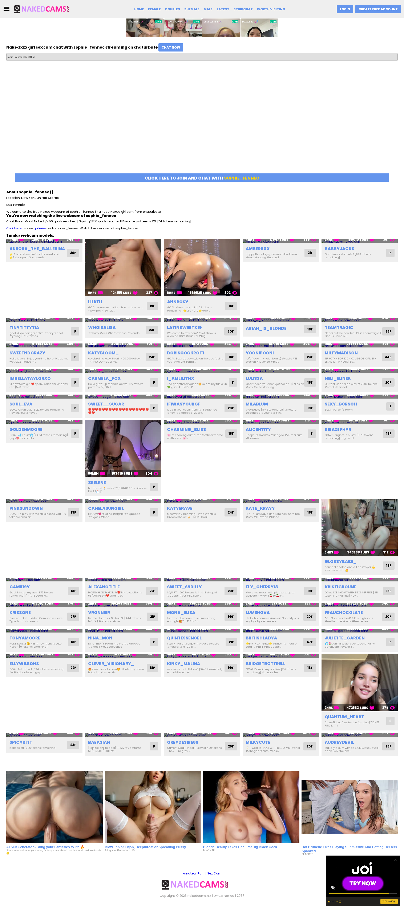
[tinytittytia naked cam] (44, 320)
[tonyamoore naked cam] (44, 631)
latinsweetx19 (184, 327)
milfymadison (341, 353)
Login (345, 9)
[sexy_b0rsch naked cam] (360, 397)
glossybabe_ (340, 561)
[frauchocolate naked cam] (360, 605)
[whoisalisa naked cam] (123, 320)
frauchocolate (344, 612)
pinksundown (26, 508)
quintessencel (184, 638)
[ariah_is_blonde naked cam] (281, 320)
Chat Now (171, 47)
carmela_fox (104, 378)
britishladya (261, 638)
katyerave (180, 508)
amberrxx (258, 249)
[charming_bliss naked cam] (202, 422)
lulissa (254, 378)
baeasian (99, 742)
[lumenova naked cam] (281, 605)
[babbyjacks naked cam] (360, 241)
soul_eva (20, 404)
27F (73, 616)
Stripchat (243, 9)
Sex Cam (214, 873)
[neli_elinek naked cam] (360, 371)
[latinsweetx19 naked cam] (202, 320)
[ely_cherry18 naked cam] (281, 580)
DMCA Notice (224, 895)
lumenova (258, 612)
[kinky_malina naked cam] (202, 656)
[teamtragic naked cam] (360, 320)
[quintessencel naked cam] (202, 631)
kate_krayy (260, 508)
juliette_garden (345, 638)
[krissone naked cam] (44, 605)
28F (388, 746)
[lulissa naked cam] (281, 371)
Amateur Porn (194, 873)
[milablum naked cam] (281, 397)
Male (208, 9)
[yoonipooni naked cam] (281, 345)
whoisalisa (102, 327)
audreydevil (339, 742)
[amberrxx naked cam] (281, 241)
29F (231, 746)
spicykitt (20, 742)
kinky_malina (183, 664)
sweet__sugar (106, 404)
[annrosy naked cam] (202, 267)
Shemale (191, 9)
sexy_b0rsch (341, 404)
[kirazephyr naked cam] (360, 422)
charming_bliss (186, 429)
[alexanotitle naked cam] (123, 580)
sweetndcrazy (27, 353)
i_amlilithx (180, 378)
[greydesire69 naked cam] (202, 735)
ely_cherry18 (262, 587)
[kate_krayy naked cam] (281, 501)
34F (388, 357)
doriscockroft (186, 353)
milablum (257, 404)
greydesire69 (182, 742)
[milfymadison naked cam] (360, 345)
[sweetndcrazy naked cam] (44, 345)
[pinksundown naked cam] (44, 501)
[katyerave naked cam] (202, 501)
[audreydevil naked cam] (360, 735)
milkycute (258, 742)
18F (231, 306)
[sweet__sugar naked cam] (123, 397)
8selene (97, 483)
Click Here (14, 228)
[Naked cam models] (47, 9)
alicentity (258, 429)
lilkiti (95, 302)
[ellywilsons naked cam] (44, 656)
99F (231, 616)
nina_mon (100, 638)
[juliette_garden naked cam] (360, 631)
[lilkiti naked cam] (123, 267)
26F (388, 331)
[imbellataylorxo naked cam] (44, 371)
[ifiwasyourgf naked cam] (202, 397)
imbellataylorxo (30, 378)
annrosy (177, 302)
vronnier (99, 612)
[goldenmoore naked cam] (44, 422)
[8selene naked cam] (123, 448)
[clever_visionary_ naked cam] (123, 656)
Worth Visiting (271, 9)
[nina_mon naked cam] (123, 631)
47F (310, 642)
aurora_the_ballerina (37, 249)
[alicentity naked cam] (281, 422)
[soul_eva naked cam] (44, 397)
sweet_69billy (184, 587)
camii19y (19, 587)
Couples (172, 9)
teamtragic (339, 327)
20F (73, 253)
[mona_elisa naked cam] (202, 605)
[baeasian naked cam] (123, 735)
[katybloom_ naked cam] (123, 345)
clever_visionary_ (111, 664)
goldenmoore (26, 429)
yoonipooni (260, 353)
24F (152, 330)
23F (310, 357)
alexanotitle (104, 587)
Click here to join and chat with (202, 178)
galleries (40, 228)
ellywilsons (24, 664)
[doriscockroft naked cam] (202, 345)
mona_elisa (181, 612)
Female (154, 9)
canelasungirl (106, 508)
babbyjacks (339, 249)
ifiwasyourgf (183, 404)
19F (152, 306)
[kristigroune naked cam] (360, 580)
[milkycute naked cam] (281, 735)
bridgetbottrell (265, 664)
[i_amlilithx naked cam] (202, 371)
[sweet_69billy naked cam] (202, 580)
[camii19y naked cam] (44, 580)
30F (230, 331)
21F (310, 253)
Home (139, 9)
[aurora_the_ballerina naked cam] (44, 241)
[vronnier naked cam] (123, 605)
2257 (240, 895)
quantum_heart (344, 717)
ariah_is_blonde (266, 328)
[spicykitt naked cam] (44, 735)
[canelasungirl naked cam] (123, 501)
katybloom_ (103, 353)
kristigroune (340, 587)
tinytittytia (24, 327)
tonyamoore (24, 638)
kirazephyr (338, 429)
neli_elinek (338, 378)
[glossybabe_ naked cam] (360, 527)
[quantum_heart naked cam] (360, 682)
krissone (20, 612)
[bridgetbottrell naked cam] (281, 656)
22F (152, 591)
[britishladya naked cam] (281, 631)
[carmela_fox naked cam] (123, 371)
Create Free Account (378, 9)
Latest (223, 9)
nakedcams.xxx (199, 895)
